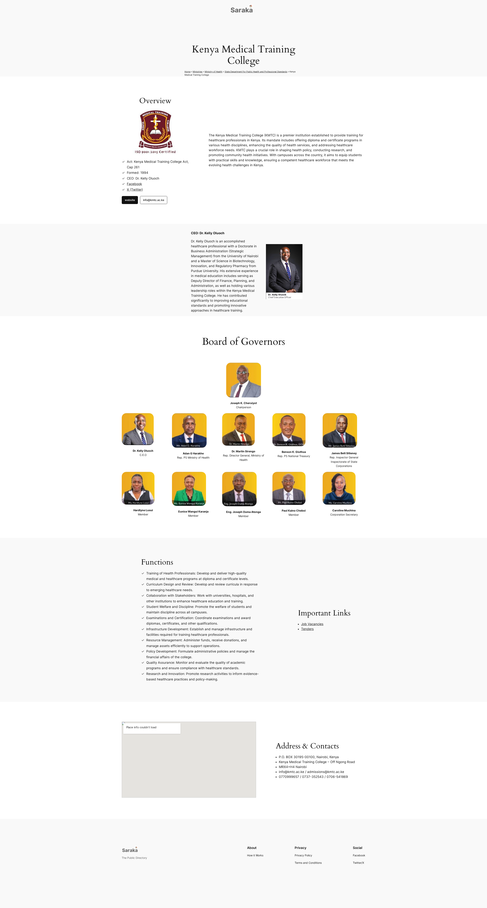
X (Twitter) (135, 189)
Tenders (307, 629)
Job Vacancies (312, 624)
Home (187, 71)
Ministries (197, 71)
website (130, 200)
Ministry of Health (213, 71)
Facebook (134, 184)
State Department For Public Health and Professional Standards (256, 71)
